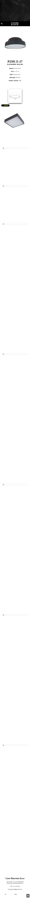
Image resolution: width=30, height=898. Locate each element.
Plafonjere (11, 64)
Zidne (17, 476)
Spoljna (20, 64)
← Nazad (5, 105)
